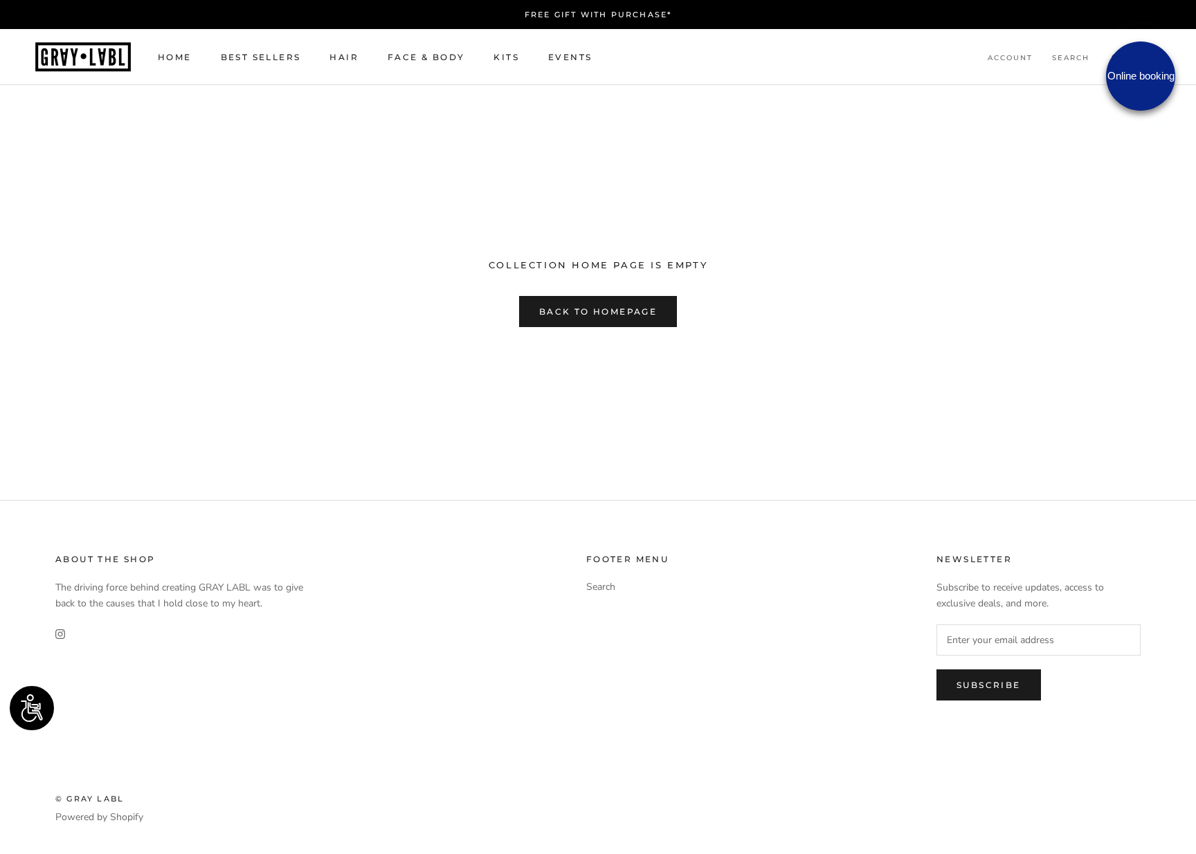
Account (1010, 57)
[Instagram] (60, 634)
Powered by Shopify (99, 817)
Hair (344, 57)
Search (1070, 57)
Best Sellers (261, 57)
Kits (506, 57)
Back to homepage (598, 311)
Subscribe (989, 685)
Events (570, 57)
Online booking (1141, 76)
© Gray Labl (89, 799)
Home (175, 57)
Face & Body (426, 57)
